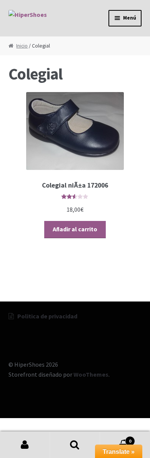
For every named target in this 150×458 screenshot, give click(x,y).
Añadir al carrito (75, 229)
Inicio (22, 46)
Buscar (75, 445)
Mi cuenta (25, 445)
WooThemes (90, 374)
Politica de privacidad (47, 316)
